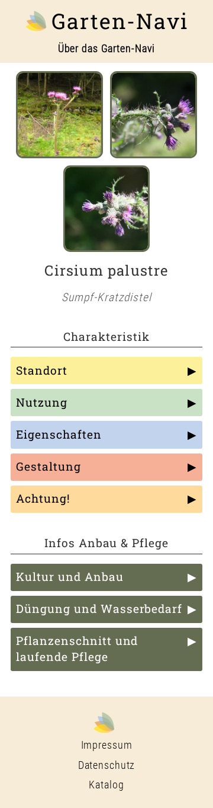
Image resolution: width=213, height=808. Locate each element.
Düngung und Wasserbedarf (99, 608)
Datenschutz (106, 765)
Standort (41, 370)
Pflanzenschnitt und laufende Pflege (77, 648)
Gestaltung (48, 466)
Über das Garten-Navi (107, 49)
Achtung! (43, 498)
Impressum (107, 745)
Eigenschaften (58, 434)
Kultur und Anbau (69, 576)
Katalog (106, 785)
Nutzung (41, 402)
